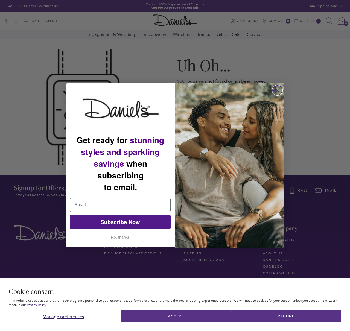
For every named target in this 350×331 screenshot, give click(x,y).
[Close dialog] (277, 90)
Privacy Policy (36, 305)
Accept (175, 316)
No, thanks (120, 237)
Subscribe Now (120, 222)
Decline (286, 316)
